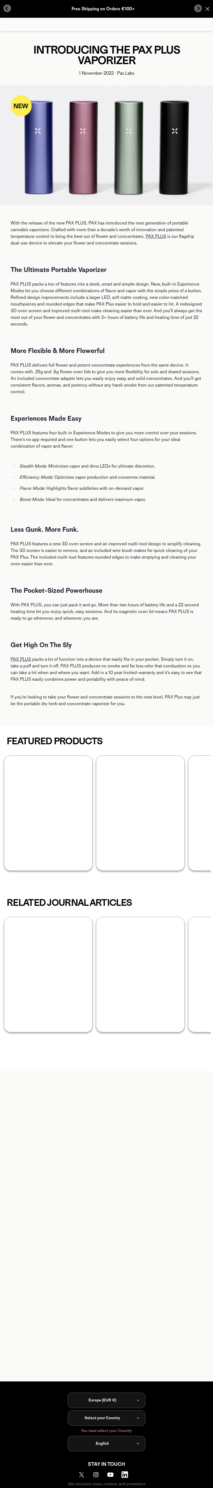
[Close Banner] (207, 9)
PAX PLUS (156, 236)
